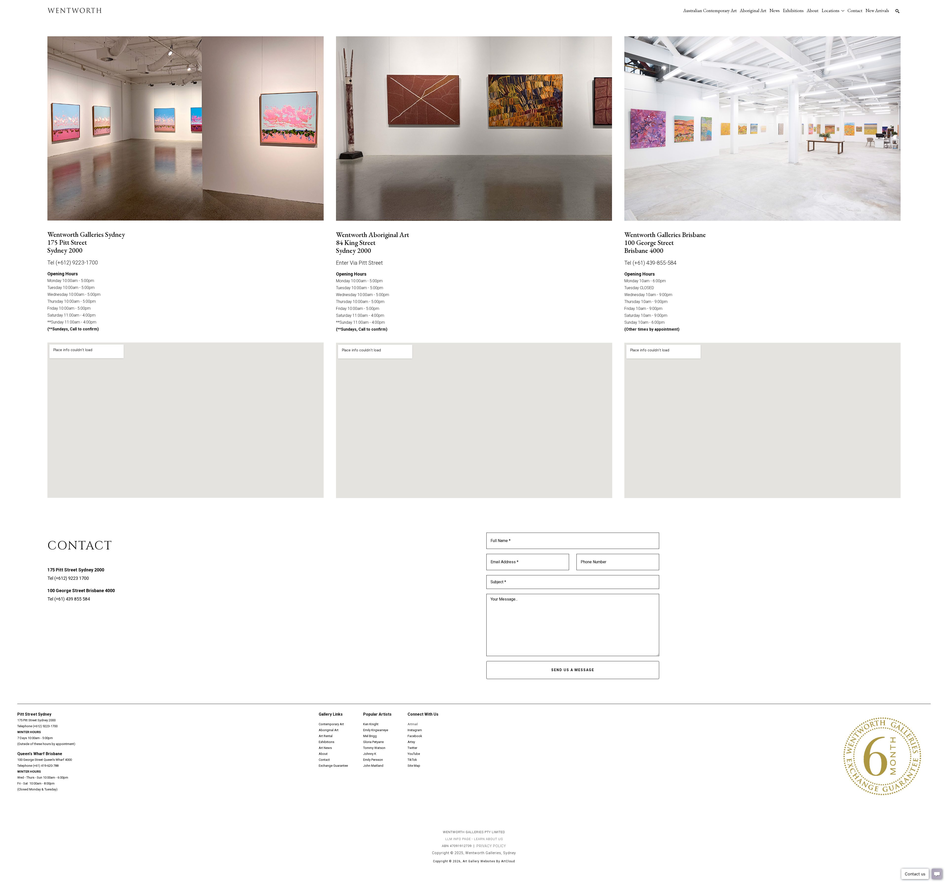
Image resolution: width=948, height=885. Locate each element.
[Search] (897, 11)
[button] (833, 10)
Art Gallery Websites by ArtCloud (489, 861)
